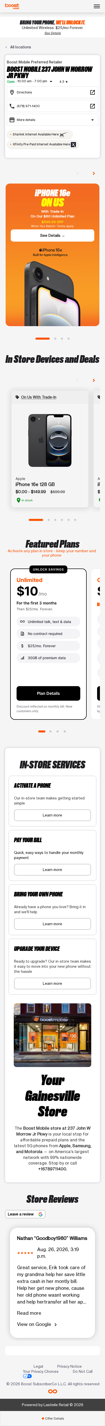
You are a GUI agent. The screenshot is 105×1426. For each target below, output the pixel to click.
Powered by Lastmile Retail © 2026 (52, 1405)
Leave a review (21, 1214)
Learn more (52, 815)
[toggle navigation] (97, 6)
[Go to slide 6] (75, 520)
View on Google (38, 1324)
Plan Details (48, 693)
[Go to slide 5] (69, 520)
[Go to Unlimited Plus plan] (58, 731)
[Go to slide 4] (69, 339)
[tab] (52, 1418)
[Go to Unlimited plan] (41, 731)
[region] (52, 644)
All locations (20, 47)
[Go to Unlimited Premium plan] (65, 731)
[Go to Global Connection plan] (50, 731)
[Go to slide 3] (62, 339)
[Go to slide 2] (55, 339)
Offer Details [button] (52, 1418)
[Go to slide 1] (42, 339)
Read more (29, 1313)
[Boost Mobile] (12, 6)
